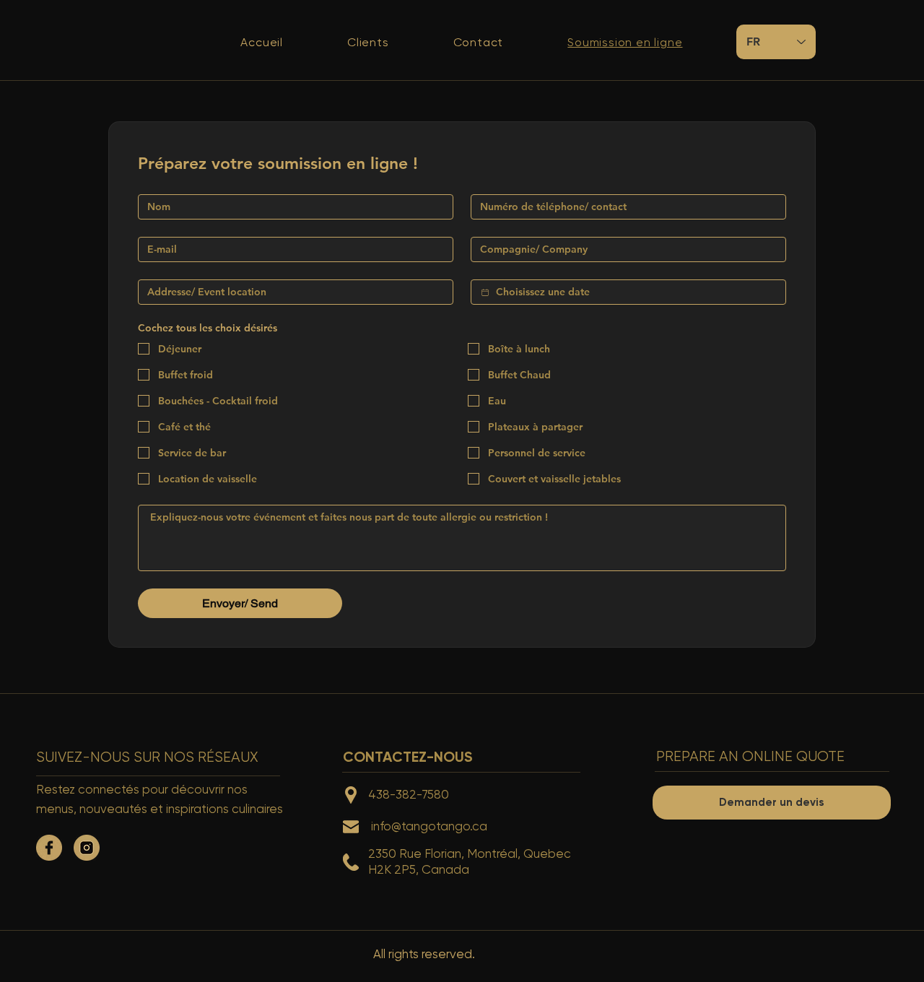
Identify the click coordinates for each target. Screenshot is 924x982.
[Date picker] (485, 292)
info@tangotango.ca (429, 826)
